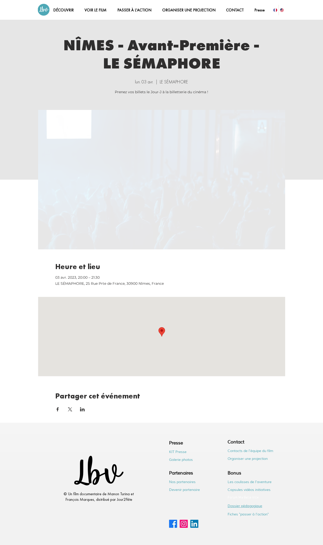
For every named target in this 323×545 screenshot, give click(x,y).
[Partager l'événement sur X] (70, 409)
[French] (275, 10)
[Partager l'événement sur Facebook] (57, 409)
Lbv (97, 475)
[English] (282, 10)
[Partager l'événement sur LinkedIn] (82, 409)
